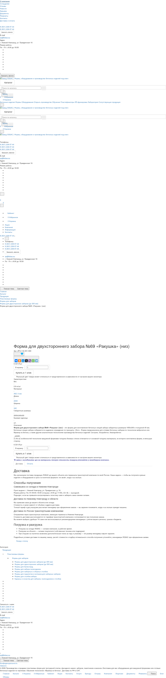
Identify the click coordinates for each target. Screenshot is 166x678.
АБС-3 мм (18, 393)
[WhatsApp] (33, 360)
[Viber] (29, 360)
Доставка (19, 463)
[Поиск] (2, 194)
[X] (26, 360)
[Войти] (1, 197)
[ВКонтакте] (16, 360)
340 (15, 408)
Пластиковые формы (16, 554)
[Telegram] (36, 360)
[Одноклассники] (19, 360)
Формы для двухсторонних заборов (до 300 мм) (34, 562)
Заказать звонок (7, 32)
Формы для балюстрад (24, 566)
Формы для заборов (20, 558)
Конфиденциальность (8, 663)
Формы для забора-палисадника (28, 569)
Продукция (7, 550)
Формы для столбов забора (26, 576)
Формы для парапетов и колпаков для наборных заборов (37, 574)
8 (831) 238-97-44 (7, 26)
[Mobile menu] (2, 131)
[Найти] (10, 95)
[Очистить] (44, 88)
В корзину (19, 367)
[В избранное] (19, 354)
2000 (16, 401)
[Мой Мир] (23, 360)
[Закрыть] (2, 205)
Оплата (30, 463)
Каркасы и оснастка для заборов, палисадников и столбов (38, 579)
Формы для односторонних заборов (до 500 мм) (34, 564)
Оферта (3, 665)
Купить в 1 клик (23, 372)
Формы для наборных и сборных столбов (31, 571)
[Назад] (7, 238)
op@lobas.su (5, 37)
